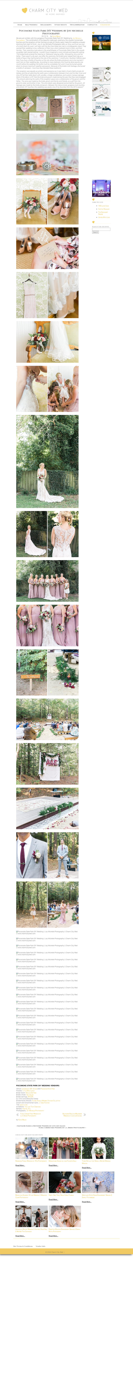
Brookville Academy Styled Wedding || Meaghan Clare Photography (31, 1196)
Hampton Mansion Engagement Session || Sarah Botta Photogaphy (64, 1230)
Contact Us (92, 25)
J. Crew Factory (44, 1103)
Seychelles (29, 1095)
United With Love (104, 217)
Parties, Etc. (26, 1108)
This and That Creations (33, 1106)
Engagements (45, 25)
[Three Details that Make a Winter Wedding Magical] (98, 1148)
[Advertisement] (101, 148)
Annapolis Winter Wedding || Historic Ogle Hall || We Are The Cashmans (31, 1230)
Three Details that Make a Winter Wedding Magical (96, 1162)
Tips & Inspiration (77, 25)
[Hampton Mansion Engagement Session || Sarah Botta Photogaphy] (65, 1216)
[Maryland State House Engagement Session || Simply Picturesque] (98, 1182)
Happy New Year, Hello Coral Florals (61, 1195)
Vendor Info (40, 1246)
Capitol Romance (103, 209)
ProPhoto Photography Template (77, 1252)
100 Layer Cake (103, 206)
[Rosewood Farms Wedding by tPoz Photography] (31, 1148)
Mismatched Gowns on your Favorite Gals (62, 1161)
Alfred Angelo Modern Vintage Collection (46, 1100)
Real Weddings (31, 25)
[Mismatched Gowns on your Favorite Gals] (65, 1148)
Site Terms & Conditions (23, 1246)
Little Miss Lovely (29, 1091)
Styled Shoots (60, 25)
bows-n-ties (24, 1105)
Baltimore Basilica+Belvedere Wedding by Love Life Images (72, 1115)
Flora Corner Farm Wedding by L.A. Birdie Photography (30, 1115)
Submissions (105, 25)
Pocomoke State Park (48, 1089)
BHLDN (30, 1097)
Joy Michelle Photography (35, 1110)
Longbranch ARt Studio (29, 1089)
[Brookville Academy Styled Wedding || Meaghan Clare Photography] (31, 1182)
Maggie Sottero (31, 1093)
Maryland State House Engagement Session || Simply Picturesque (97, 1196)
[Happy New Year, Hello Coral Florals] (65, 1182)
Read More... (20, 1165)
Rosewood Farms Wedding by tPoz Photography (31, 1161)
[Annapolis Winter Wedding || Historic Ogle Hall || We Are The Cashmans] (31, 1216)
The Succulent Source (103, 213)
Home (19, 25)
